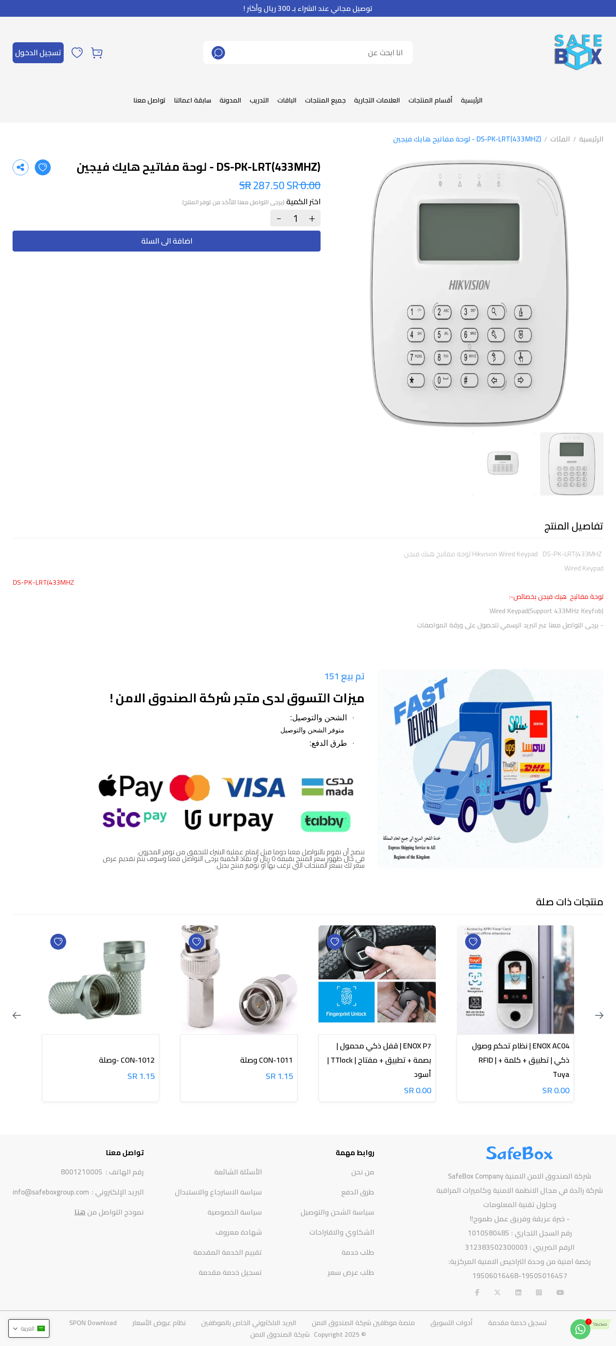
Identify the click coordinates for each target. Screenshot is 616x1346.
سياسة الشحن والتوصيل (337, 1212)
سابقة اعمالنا (192, 100)
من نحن (362, 1172)
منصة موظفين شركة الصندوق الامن (363, 1322)
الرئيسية (472, 100)
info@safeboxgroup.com (51, 1192)
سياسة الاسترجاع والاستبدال (218, 1192)
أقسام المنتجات (431, 100)
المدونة (230, 100)
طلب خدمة (358, 1252)
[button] (29, 1328)
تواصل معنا (149, 100)
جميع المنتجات (325, 100)
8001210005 (82, 1172)
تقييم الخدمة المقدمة (227, 1252)
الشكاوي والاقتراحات (341, 1232)
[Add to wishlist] (43, 167)
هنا (79, 1212)
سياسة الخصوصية (234, 1212)
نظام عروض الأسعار (159, 1322)
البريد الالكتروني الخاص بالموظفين (248, 1322)
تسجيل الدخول (38, 52)
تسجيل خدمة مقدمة (230, 1272)
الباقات (287, 100)
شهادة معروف (238, 1232)
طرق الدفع (357, 1192)
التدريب (259, 100)
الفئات (560, 139)
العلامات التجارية (377, 100)
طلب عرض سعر (351, 1272)
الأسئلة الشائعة (238, 1172)
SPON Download (93, 1322)
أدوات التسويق (451, 1322)
